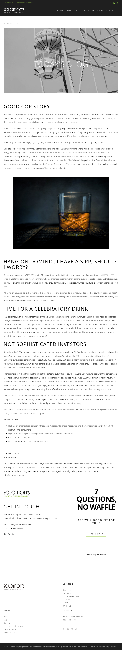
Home (6, 616)
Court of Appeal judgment (20, 437)
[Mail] (76, 629)
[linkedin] (4, 534)
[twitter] (9, 534)
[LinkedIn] (68, 629)
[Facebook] (64, 629)
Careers (7, 623)
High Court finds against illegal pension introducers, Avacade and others (41, 433)
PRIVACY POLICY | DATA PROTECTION (96, 555)
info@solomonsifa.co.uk (24, 3)
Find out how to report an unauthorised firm (28, 441)
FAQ (5, 620)
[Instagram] (72, 629)
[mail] (13, 534)
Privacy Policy (9, 632)
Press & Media (10, 629)
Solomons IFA (10, 457)
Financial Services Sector (14, 626)
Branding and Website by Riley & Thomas (103, 647)
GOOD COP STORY (11, 23)
